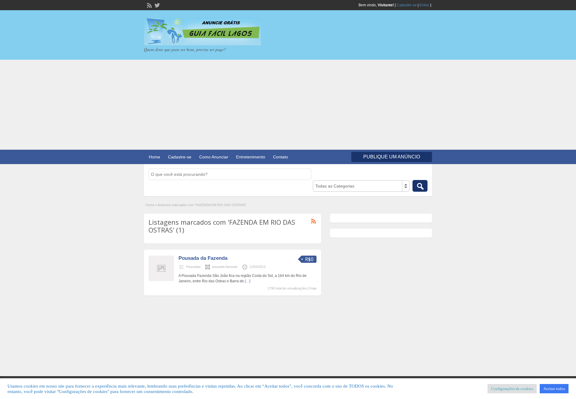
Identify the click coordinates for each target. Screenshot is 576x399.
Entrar (424, 5)
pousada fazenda (224, 266)
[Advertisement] (288, 105)
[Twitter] (156, 4)
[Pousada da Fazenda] (161, 280)
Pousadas (193, 266)
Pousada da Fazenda (202, 258)
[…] (247, 281)
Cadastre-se (407, 5)
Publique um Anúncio (391, 156)
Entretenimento (250, 156)
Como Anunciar (213, 156)
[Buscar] (420, 186)
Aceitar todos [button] (554, 388)
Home (154, 156)
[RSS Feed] (148, 4)
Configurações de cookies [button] (512, 388)
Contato (280, 156)
